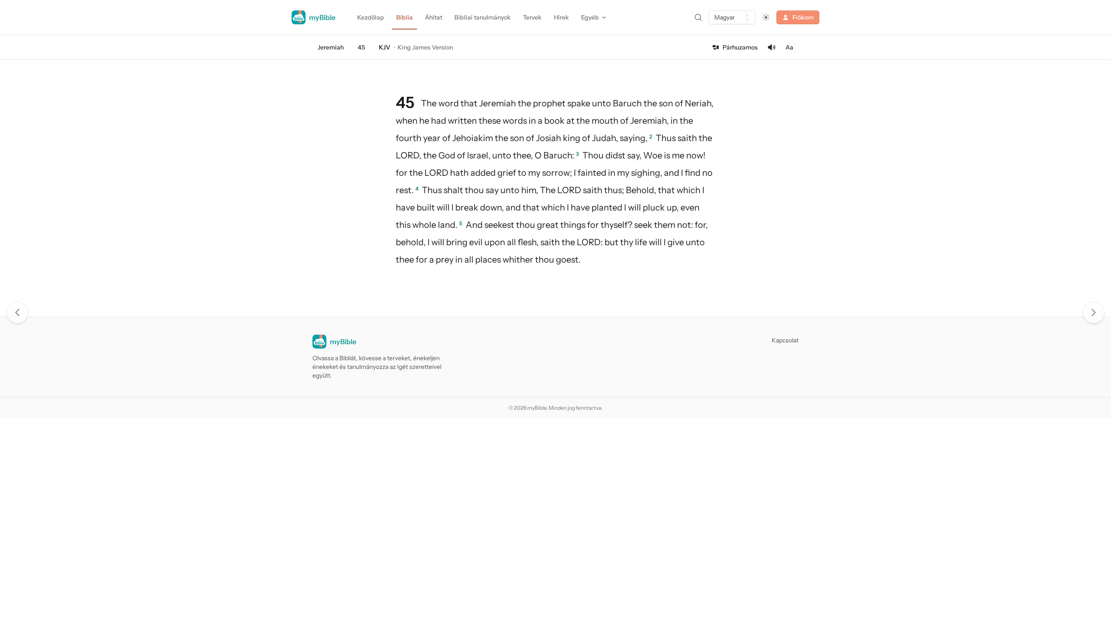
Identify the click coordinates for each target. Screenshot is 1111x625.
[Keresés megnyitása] (698, 17)
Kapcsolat (785, 340)
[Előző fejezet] (17, 312)
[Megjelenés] (766, 17)
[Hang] (772, 47)
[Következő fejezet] (1093, 312)
